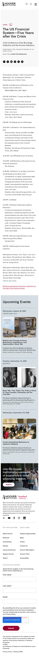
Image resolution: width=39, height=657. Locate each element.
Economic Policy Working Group (19, 54)
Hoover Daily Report (27, 550)
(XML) (21, 652)
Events (22, 542)
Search (5, 558)
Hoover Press (25, 554)
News (22, 538)
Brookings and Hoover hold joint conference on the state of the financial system (19, 287)
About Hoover (7, 533)
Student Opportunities (28, 533)
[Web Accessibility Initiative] (9, 4)
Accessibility (24, 558)
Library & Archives (9, 550)
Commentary (7, 542)
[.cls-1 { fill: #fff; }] (15, 62)
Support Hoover (8, 554)
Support (9, 484)
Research (6, 538)
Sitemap (16, 652)
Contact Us (24, 546)
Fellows (5, 546)
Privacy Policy (7, 652)
